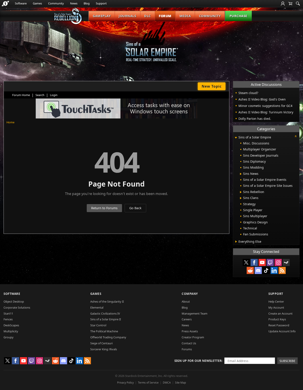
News (73, 3)
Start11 (8, 313)
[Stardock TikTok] (266, 270)
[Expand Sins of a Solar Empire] (236, 137)
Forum (165, 16)
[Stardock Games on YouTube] (262, 262)
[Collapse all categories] (295, 136)
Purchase (238, 16)
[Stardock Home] (5, 3)
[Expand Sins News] (241, 174)
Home (10, 122)
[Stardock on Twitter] (246, 262)
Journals (127, 16)
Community (56, 3)
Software (21, 3)
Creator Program (193, 337)
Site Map (180, 382)
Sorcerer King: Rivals (103, 349)
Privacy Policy (125, 382)
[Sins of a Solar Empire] (151, 45)
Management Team (194, 313)
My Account (276, 307)
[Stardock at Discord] (258, 270)
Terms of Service (148, 382)
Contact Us (189, 343)
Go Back (135, 208)
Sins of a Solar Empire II (105, 319)
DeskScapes (11, 325)
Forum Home (21, 95)
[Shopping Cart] (290, 3)
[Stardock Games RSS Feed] (282, 270)
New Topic (212, 86)
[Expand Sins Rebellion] (241, 192)
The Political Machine (104, 331)
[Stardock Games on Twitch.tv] (270, 262)
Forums (187, 349)
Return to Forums (104, 208)
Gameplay (102, 16)
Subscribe (287, 361)
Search (39, 95)
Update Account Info (282, 331)
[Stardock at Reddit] (250, 270)
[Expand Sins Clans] (241, 198)
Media (185, 16)
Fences (8, 319)
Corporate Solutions (17, 307)
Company (190, 294)
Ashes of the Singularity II (107, 301)
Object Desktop (14, 301)
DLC (147, 16)
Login (53, 95)
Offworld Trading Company (108, 337)
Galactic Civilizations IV (105, 313)
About (186, 301)
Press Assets (190, 331)
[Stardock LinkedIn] (274, 270)
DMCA (167, 382)
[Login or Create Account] (282, 3)
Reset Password (278, 325)
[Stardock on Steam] (286, 262)
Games (37, 3)
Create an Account (280, 313)
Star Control (98, 325)
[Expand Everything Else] (236, 241)
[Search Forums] (298, 3)
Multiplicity (11, 331)
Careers (187, 319)
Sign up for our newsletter (198, 360)
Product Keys (277, 319)
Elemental (96, 307)
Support (101, 3)
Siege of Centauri (101, 343)
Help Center (276, 301)
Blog (87, 3)
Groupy (9, 337)
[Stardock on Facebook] (254, 262)
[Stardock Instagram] (278, 262)
